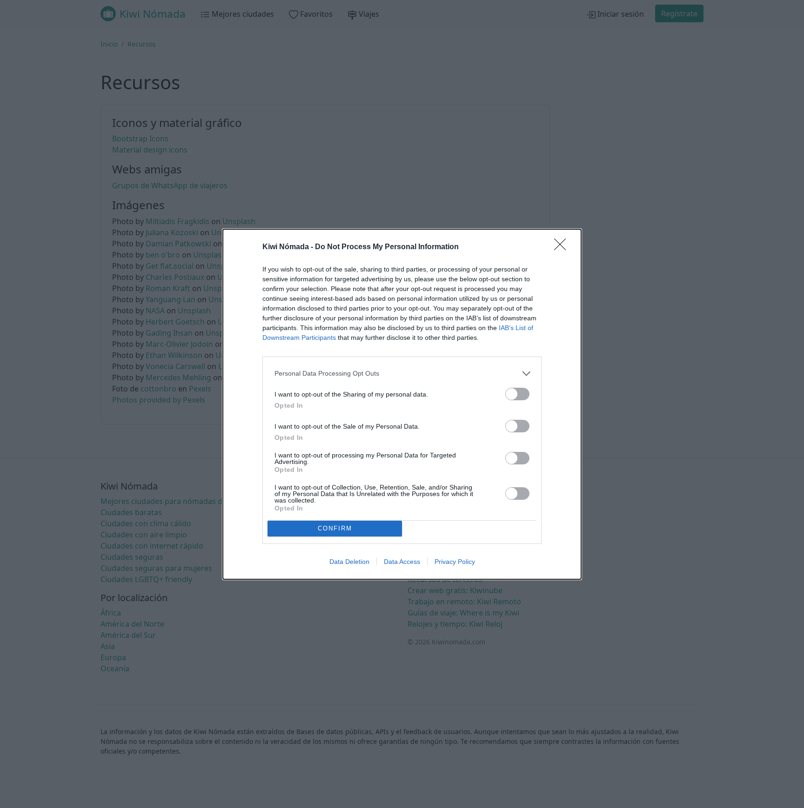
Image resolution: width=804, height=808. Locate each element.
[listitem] (402, 373)
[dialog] (402, 404)
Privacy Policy (455, 561)
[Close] (563, 247)
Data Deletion (349, 561)
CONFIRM (335, 528)
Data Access (402, 561)
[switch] (517, 394)
